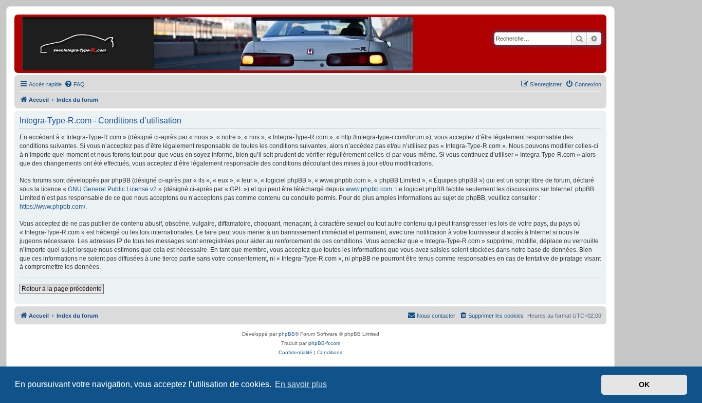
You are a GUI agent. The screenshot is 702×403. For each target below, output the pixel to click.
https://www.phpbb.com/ (52, 206)
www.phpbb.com (369, 189)
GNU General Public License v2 (112, 189)
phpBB (287, 334)
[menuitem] (74, 84)
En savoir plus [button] (301, 384)
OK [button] (644, 384)
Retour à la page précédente (62, 288)
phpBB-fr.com (324, 343)
